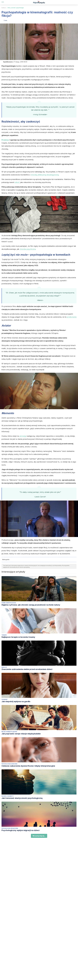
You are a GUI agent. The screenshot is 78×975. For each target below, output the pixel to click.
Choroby (5, 699)
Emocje (4, 667)
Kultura (4, 7)
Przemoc (5, 140)
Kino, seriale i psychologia (16, 7)
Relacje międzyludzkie (9, 731)
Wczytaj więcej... (39, 836)
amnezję (22, 436)
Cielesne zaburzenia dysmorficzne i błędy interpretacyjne (28, 766)
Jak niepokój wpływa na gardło (16, 701)
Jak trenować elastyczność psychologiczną (22, 798)
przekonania (71, 317)
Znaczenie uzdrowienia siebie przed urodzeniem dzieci (27, 669)
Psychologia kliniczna (9, 764)
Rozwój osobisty (8, 796)
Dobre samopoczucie (9, 603)
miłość (17, 182)
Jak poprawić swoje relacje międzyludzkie (21, 734)
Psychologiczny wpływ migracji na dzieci (20, 830)
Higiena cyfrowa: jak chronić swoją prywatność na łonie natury (31, 605)
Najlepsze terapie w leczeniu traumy (18, 637)
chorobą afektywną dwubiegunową (45, 175)
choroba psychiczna (28, 249)
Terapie (4, 635)
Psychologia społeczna (10, 828)
